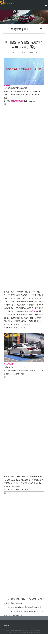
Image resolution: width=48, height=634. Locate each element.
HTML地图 (38, 630)
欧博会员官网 (30, 311)
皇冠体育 (19, 633)
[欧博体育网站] (7, 3)
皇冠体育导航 (12, 633)
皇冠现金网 (25, 633)
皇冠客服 (32, 633)
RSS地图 (32, 630)
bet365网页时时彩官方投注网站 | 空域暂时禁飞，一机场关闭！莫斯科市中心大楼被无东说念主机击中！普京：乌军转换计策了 (23, 611)
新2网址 (37, 633)
